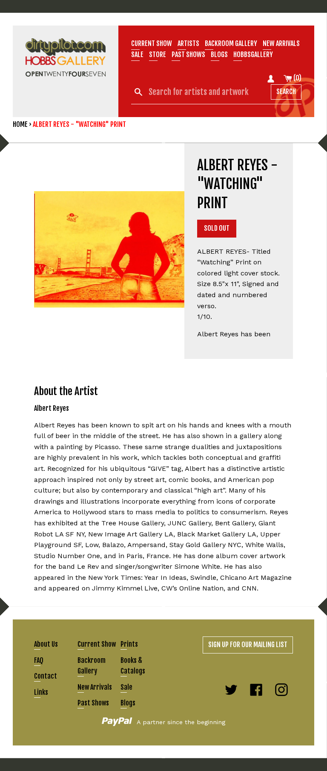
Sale (137, 54)
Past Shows (188, 54)
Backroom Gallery (231, 43)
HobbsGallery (253, 54)
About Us (46, 644)
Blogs (219, 54)
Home (20, 124)
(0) (296, 78)
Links (41, 692)
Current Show (151, 43)
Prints (129, 644)
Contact (45, 676)
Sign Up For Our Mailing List (247, 644)
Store (157, 54)
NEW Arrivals (281, 43)
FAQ (38, 660)
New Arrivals (94, 687)
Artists (188, 43)
